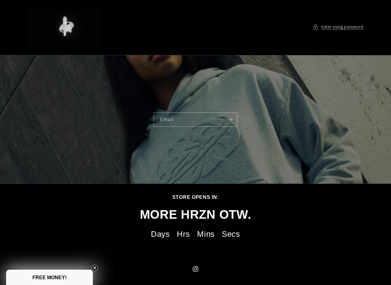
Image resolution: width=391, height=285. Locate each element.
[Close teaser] (95, 268)
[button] (338, 27)
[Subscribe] (230, 119)
